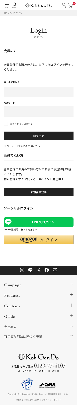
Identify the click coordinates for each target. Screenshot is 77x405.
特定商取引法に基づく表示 (27, 399)
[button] (39, 239)
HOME (7, 13)
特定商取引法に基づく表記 (23, 336)
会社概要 (10, 327)
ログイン (38, 136)
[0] (70, 6)
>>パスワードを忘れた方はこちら (22, 145)
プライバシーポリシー (51, 399)
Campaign (13, 284)
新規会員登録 (39, 192)
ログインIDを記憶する (21, 123)
